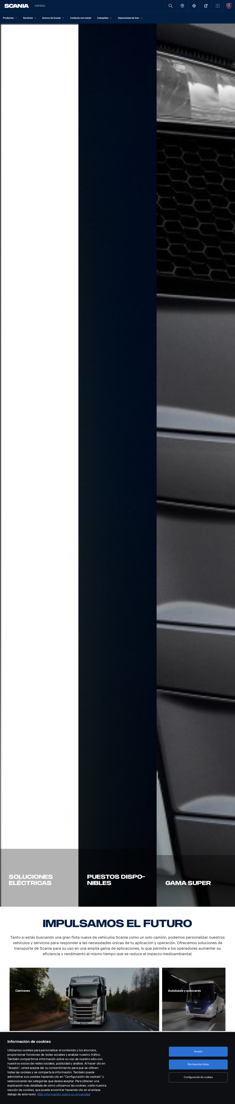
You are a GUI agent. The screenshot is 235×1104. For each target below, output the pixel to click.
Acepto (198, 1051)
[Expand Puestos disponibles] (117, 465)
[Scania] (16, 6)
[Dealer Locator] (182, 6)
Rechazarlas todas (198, 1064)
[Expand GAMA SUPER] (196, 465)
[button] (217, 6)
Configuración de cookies (198, 1077)
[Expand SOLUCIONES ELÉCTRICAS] (39, 465)
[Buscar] (170, 6)
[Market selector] (194, 6)
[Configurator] (206, 6)
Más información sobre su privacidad (63, 1094)
